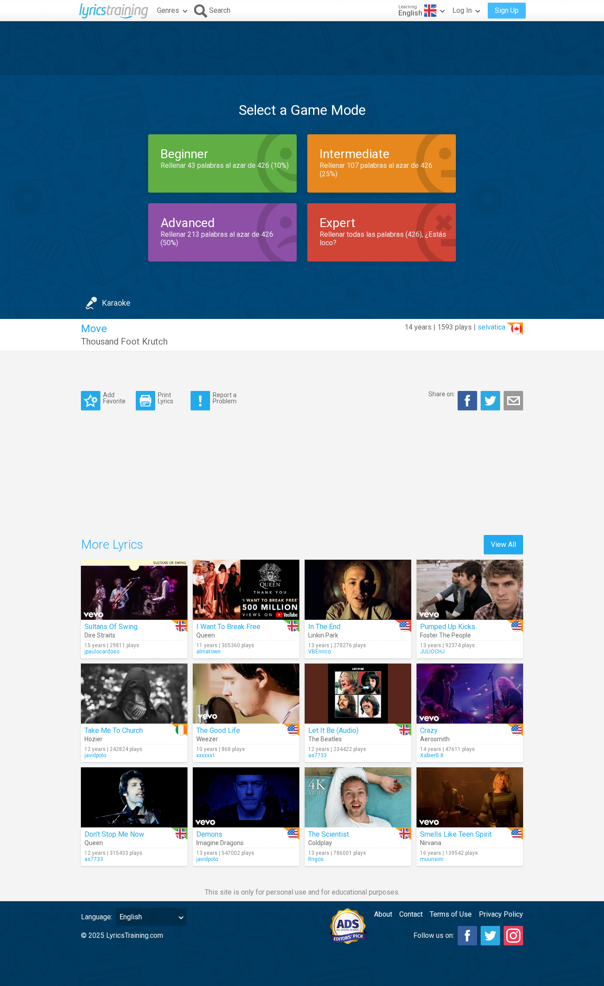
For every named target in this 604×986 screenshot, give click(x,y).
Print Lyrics (165, 397)
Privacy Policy (501, 914)
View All (503, 544)
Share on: (441, 394)
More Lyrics (112, 544)
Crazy (429, 730)
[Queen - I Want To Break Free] (246, 590)
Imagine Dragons (220, 842)
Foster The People (445, 635)
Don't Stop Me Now (114, 834)
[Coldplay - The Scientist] (358, 797)
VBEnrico (319, 651)
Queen (205, 635)
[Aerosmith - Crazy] (470, 694)
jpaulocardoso (101, 651)
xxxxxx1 (205, 755)
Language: (96, 917)
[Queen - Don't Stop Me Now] (134, 797)
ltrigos (316, 859)
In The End (324, 626)
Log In (462, 10)
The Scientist (328, 834)
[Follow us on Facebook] (467, 935)
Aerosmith (435, 739)
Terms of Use (451, 914)
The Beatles (325, 739)
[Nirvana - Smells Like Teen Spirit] (470, 797)
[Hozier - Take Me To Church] (134, 694)
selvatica (491, 327)
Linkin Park (323, 635)
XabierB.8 (431, 755)
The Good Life (218, 730)
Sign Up (507, 10)
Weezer (207, 739)
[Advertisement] (302, 48)
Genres (168, 10)
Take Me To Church (113, 730)
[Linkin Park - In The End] (358, 590)
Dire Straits (99, 635)
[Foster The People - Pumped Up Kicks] (470, 590)
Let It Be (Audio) (333, 730)
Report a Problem (225, 397)
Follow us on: (433, 935)
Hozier (93, 739)
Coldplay (320, 842)
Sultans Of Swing (111, 626)
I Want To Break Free (228, 626)
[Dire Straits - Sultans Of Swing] (134, 590)
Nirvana (430, 842)
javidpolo (95, 755)
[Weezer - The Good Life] (246, 694)
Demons (209, 834)
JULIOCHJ (432, 651)
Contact (411, 914)
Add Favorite (114, 397)
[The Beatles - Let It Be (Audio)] (358, 694)
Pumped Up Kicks (447, 626)
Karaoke (116, 302)
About (383, 914)
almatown (208, 651)
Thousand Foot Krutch (124, 341)
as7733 (317, 755)
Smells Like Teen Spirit (456, 834)
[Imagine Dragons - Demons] (246, 797)
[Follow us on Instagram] (513, 935)
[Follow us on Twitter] (490, 935)
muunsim (431, 859)
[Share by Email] (513, 400)
